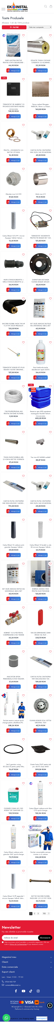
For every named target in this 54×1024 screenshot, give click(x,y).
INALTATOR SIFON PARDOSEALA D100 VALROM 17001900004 (13, 678)
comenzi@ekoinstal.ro (12, 985)
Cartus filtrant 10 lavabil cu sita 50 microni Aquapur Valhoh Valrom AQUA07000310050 (40, 546)
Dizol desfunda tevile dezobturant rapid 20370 (40, 369)
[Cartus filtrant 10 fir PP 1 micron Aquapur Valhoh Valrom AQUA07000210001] (13, 220)
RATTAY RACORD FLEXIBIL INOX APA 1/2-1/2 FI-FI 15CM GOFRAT (40, 897)
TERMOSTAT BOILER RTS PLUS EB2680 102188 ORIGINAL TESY (13, 369)
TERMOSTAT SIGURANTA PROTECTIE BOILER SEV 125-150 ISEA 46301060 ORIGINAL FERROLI (40, 237)
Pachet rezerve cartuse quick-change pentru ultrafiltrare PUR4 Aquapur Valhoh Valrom (13, 722)
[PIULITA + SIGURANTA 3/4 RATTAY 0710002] (13, 135)
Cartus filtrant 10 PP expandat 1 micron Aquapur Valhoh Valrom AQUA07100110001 (13, 897)
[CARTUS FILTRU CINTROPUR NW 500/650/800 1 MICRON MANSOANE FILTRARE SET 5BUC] (13, 486)
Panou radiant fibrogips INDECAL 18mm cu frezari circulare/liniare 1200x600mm (40, 105)
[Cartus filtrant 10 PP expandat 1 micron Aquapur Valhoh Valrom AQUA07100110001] (13, 881)
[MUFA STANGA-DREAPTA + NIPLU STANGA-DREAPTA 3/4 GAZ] (13, 264)
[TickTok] (31, 991)
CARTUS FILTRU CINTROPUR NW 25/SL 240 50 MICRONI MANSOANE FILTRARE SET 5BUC (40, 151)
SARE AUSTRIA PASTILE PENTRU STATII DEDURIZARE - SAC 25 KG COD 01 (13, 61)
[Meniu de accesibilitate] (49, 1005)
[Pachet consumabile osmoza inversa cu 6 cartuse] (40, 837)
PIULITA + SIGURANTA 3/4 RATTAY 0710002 (13, 151)
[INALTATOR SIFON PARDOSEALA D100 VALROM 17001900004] (13, 661)
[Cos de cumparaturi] (50, 6)
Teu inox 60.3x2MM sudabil (40, 457)
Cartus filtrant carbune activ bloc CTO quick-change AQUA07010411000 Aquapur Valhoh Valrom (40, 809)
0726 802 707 (10, 982)
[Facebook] (16, 991)
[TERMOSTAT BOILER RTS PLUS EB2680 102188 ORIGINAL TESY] (13, 352)
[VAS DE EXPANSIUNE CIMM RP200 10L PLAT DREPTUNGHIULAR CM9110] (40, 617)
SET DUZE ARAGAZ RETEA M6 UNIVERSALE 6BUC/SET (13, 590)
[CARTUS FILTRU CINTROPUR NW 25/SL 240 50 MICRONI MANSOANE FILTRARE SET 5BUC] (40, 135)
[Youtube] (23, 991)
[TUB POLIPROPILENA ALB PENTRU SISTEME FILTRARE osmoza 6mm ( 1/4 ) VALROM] (13, 396)
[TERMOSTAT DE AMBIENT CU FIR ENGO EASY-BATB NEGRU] (13, 89)
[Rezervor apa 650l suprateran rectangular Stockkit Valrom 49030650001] (40, 396)
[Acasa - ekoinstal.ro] (17, 6)
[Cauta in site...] (45, 6)
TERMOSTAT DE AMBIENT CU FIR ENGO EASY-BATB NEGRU (13, 105)
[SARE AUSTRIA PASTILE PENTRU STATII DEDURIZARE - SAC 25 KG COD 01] (13, 45)
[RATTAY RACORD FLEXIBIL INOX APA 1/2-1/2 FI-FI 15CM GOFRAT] (40, 881)
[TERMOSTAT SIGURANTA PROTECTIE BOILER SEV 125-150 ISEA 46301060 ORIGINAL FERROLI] (40, 220)
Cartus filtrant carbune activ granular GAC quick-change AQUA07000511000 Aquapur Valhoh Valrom (13, 853)
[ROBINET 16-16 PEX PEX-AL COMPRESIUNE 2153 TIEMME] (13, 617)
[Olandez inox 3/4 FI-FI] (13, 179)
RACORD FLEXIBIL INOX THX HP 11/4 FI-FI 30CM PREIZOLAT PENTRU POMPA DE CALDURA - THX (13, 325)
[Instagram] (38, 991)
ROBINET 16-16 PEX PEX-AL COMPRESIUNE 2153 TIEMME (13, 634)
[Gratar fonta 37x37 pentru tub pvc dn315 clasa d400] (40, 749)
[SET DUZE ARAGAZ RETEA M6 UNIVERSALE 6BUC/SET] (13, 574)
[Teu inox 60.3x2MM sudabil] (40, 442)
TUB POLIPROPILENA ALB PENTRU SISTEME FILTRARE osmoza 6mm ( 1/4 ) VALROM (13, 412)
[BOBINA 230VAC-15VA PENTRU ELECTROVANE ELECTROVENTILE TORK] (40, 574)
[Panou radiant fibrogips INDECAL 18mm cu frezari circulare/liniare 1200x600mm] (40, 89)
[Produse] (3, 9)
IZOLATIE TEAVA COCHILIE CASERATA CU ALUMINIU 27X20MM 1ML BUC (40, 61)
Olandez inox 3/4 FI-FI (13, 194)
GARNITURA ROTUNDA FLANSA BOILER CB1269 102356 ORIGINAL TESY (40, 281)
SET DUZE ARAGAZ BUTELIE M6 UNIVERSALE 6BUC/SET (40, 325)
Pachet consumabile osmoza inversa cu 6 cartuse (40, 853)
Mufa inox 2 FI (41, 194)
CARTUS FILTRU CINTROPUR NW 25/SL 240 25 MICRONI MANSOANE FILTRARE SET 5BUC (40, 502)
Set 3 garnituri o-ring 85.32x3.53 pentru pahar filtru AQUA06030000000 (13, 765)
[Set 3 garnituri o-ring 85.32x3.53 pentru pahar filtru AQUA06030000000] (13, 749)
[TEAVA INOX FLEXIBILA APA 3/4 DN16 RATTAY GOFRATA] (13, 442)
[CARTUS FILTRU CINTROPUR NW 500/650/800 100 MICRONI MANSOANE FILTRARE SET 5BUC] (40, 661)
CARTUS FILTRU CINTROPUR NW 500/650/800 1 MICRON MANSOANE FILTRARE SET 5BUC (13, 502)
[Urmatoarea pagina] (48, 913)
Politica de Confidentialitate (18, 944)
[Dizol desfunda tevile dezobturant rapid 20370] (40, 352)
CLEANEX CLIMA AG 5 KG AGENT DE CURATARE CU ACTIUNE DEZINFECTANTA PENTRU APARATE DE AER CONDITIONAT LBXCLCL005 (13, 809)
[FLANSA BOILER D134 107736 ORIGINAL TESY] (40, 705)
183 (44, 913)
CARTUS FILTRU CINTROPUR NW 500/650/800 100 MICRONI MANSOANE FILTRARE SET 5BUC (40, 678)
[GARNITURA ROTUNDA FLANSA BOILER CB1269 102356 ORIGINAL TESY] (40, 264)
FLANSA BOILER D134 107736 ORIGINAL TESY (40, 722)
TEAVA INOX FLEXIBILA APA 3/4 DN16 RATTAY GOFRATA (13, 458)
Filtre (15, 27)
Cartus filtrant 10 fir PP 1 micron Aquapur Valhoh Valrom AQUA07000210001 (13, 237)
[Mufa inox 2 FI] (40, 179)
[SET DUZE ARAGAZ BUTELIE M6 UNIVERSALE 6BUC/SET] (40, 308)
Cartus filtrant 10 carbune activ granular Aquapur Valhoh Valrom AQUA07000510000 (13, 546)
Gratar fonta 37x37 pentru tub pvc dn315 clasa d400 (40, 765)
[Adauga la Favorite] (23, 35)
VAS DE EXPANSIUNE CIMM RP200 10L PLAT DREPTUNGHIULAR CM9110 (40, 634)
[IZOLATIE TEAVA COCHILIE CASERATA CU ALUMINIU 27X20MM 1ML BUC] (40, 45)
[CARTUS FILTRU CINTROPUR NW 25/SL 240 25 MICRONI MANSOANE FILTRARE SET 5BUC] (40, 486)
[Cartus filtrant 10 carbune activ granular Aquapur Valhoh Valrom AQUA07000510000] (13, 530)
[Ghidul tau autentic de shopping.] (41, 1018)
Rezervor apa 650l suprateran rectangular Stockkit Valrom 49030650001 (40, 412)
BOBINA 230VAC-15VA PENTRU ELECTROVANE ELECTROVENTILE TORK (40, 590)
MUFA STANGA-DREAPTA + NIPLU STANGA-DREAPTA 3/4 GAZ (13, 281)
